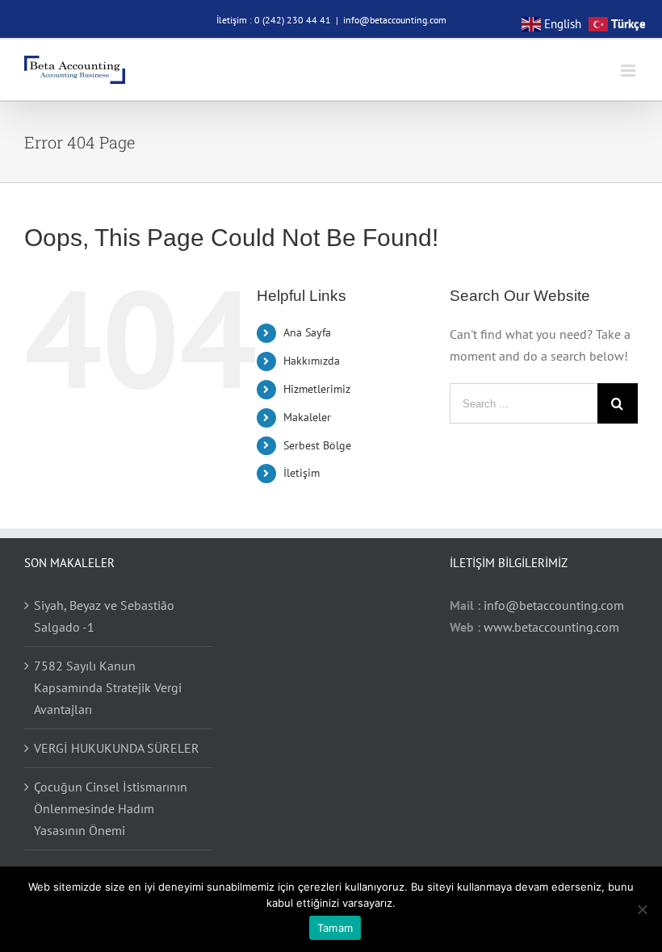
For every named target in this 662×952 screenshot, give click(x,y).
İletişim (301, 473)
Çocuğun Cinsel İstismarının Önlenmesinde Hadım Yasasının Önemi (110, 808)
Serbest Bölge (317, 445)
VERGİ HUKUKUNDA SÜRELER (116, 748)
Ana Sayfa (307, 332)
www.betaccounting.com (551, 627)
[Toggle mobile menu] (629, 70)
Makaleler (307, 417)
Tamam (335, 927)
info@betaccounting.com (394, 20)
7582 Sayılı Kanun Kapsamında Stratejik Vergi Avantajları (108, 687)
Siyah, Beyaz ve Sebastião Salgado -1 (104, 616)
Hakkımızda (311, 360)
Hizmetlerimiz (316, 389)
